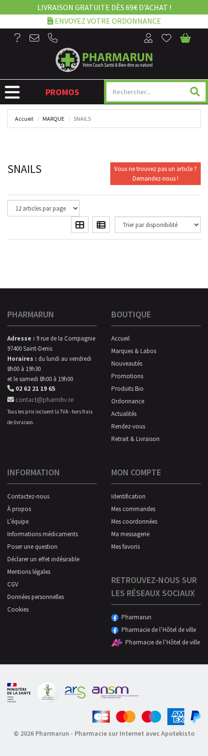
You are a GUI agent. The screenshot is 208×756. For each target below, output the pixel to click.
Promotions (127, 376)
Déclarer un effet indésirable (43, 559)
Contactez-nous (28, 496)
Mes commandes (133, 509)
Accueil (24, 118)
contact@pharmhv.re (44, 399)
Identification (128, 496)
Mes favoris (125, 546)
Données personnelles (35, 597)
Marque (53, 118)
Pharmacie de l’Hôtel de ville (157, 630)
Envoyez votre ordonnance (107, 21)
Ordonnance (127, 401)
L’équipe (18, 521)
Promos (62, 92)
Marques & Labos (133, 351)
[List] (101, 224)
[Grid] (80, 224)
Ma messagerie (130, 534)
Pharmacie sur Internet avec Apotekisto (134, 733)
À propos (19, 509)
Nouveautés (126, 363)
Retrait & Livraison (135, 439)
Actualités (123, 414)
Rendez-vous (128, 426)
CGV (12, 584)
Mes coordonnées (134, 521)
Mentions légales (28, 572)
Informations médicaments (42, 534)
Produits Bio (127, 389)
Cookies (18, 609)
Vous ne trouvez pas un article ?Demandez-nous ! (155, 174)
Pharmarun (135, 617)
